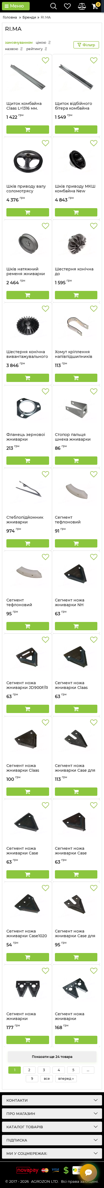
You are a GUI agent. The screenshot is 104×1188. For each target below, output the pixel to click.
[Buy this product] (27, 129)
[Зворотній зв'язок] (88, 1172)
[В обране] (45, 60)
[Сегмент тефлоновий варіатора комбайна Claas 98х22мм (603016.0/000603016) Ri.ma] (76, 491)
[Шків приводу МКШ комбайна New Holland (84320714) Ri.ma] (76, 160)
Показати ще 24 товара (52, 1057)
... (88, 1070)
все (47, 1078)
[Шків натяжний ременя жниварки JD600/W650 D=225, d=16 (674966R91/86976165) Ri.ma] (27, 243)
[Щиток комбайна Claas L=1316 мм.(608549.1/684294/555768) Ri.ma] (27, 78)
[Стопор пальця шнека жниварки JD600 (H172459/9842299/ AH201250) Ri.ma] (76, 409)
